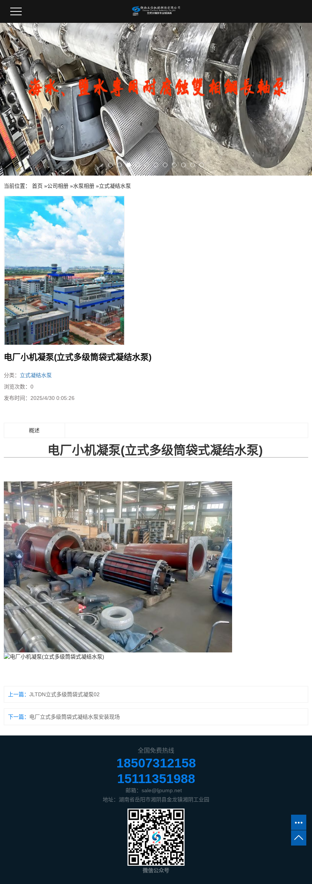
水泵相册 (83, 186)
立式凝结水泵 (115, 186)
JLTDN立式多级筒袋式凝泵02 (64, 694)
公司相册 (57, 186)
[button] (110, 165)
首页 (37, 186)
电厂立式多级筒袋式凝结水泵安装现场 (74, 717)
